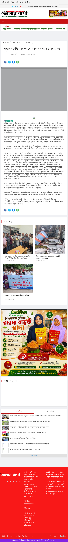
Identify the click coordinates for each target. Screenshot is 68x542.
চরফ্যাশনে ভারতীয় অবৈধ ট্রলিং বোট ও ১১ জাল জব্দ (25, 449)
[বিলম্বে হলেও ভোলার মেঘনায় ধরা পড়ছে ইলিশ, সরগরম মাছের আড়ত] (6, 428)
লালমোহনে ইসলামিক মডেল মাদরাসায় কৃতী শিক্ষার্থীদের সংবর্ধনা (28, 433)
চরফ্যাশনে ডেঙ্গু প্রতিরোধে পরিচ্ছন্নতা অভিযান (17, 295)
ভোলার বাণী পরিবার (25, 2)
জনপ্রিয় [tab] (51, 411)
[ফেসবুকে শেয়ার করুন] (5, 62)
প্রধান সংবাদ (16, 43)
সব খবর (34, 455)
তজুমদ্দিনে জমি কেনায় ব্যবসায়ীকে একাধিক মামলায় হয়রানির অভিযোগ (30, 421)
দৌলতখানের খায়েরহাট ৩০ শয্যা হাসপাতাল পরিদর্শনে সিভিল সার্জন (29, 444)
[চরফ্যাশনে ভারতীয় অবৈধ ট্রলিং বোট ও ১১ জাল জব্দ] (6, 450)
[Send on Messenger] (13, 62)
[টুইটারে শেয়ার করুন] (9, 62)
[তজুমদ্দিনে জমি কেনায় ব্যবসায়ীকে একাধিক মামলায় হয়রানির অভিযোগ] (6, 422)
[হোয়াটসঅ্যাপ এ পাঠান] (17, 62)
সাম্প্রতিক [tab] (19, 411)
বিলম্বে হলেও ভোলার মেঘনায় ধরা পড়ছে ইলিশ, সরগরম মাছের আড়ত (48, 257)
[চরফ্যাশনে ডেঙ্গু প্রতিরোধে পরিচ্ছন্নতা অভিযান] (6, 439)
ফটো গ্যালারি (5, 2)
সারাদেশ (27, 43)
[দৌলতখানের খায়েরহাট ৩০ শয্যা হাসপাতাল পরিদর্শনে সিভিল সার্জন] (6, 445)
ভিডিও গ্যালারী (14, 2)
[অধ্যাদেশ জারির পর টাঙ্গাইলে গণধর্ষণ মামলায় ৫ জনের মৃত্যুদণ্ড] (34, 89)
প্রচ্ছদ (7, 43)
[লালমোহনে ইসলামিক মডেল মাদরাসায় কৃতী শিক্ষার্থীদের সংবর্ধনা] (6, 433)
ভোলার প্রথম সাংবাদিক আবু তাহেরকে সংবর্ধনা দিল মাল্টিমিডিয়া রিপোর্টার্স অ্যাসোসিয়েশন (17, 257)
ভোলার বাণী (20, 536)
